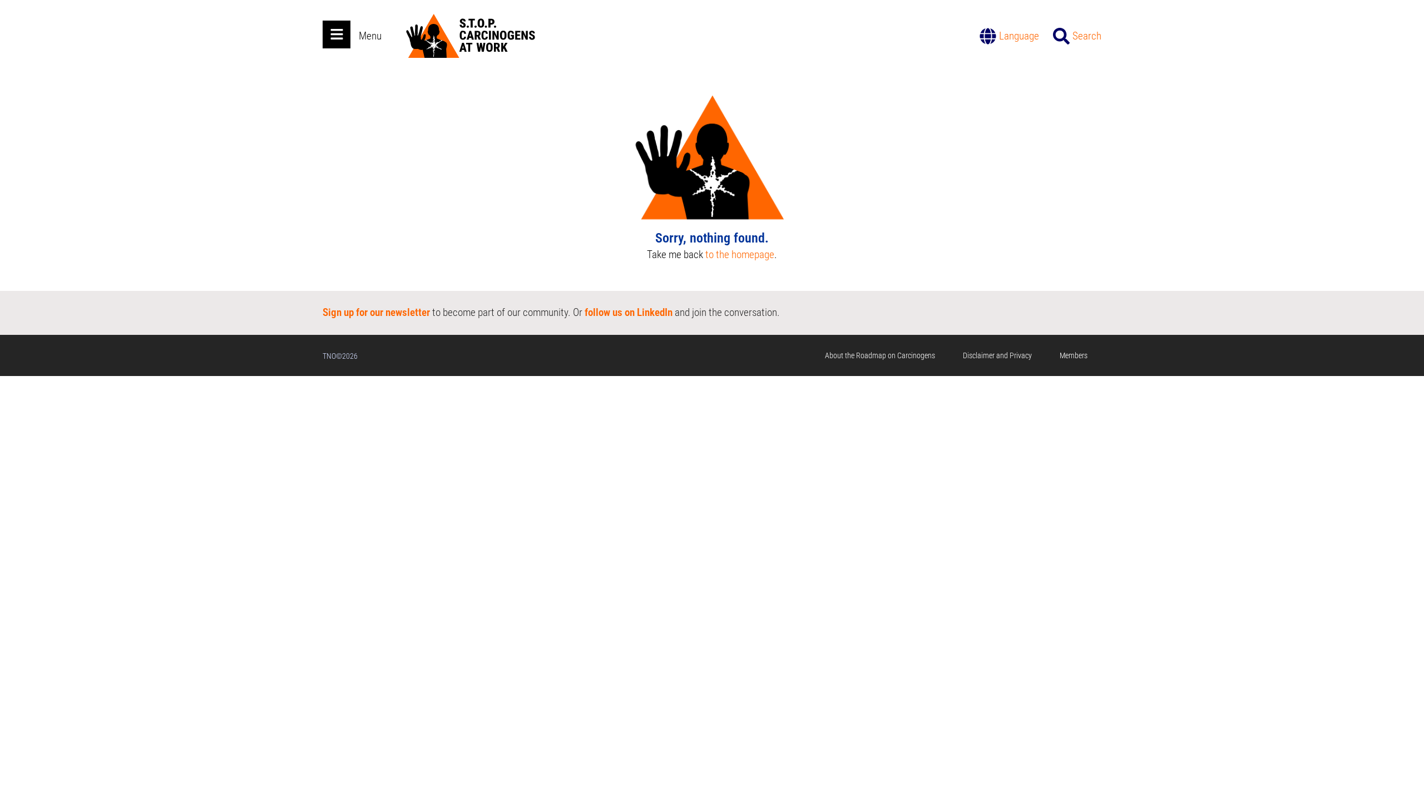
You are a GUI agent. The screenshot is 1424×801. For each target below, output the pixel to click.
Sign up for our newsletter (376, 312)
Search (1086, 35)
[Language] (988, 36)
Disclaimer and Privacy (997, 355)
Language (1019, 35)
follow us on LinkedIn (629, 312)
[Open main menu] (336, 34)
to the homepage (739, 254)
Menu (370, 35)
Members (1073, 355)
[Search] (1061, 36)
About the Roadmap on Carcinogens (880, 355)
